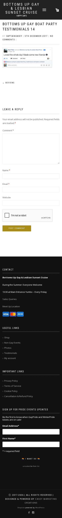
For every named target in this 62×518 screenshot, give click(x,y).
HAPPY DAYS (22, 16)
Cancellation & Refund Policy (18, 396)
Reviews (8, 83)
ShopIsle (21, 508)
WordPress (39, 508)
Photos (7, 347)
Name (6, 170)
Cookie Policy (11, 391)
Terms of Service (12, 385)
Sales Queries (9, 299)
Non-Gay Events (12, 342)
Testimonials (10, 352)
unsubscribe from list (31, 466)
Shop (7, 337)
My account (10, 358)
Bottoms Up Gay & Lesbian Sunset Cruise (21, 8)
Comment (8, 130)
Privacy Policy (11, 380)
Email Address (10, 425)
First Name (9, 438)
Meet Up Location (11, 306)
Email (5, 183)
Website (6, 197)
